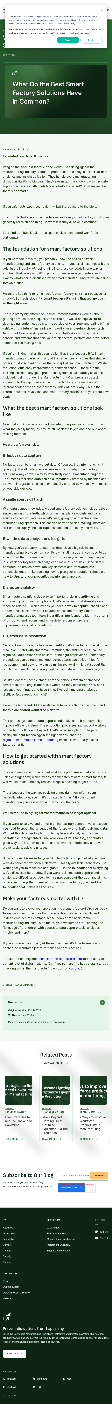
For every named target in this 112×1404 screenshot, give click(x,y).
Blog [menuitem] (5, 1281)
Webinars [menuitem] (8, 1298)
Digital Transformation (19, 985)
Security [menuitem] (7, 1256)
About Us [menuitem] (8, 1227)
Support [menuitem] (7, 1262)
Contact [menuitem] (7, 1244)
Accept (68, 40)
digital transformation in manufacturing (30, 740)
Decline (91, 40)
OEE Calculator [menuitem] (11, 1286)
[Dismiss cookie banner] (102, 11)
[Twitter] (15, 149)
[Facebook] (23, 149)
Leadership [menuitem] (8, 1239)
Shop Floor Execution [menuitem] (58, 1250)
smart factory (45, 217)
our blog (74, 968)
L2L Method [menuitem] (53, 1227)
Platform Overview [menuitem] (56, 1233)
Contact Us (14, 1353)
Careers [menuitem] (7, 1250)
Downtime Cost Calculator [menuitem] (16, 1292)
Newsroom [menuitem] (9, 1233)
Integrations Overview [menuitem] (58, 1244)
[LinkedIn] (19, 149)
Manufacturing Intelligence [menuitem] (61, 1239)
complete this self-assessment (60, 959)
